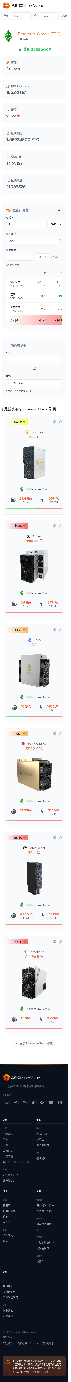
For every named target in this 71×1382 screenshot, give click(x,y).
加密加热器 (42, 1145)
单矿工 (40, 1139)
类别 (5, 1145)
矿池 (5, 1216)
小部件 (40, 1261)
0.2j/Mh (53, 814)
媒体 (5, 1241)
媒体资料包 (47, 1343)
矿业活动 (8, 1235)
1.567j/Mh (52, 1022)
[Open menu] (62, 5)
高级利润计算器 (45, 1205)
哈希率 (9, 217)
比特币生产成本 (45, 1211)
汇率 (39, 1229)
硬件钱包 (41, 1158)
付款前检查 (42, 1248)
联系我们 (8, 1310)
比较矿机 (8, 1156)
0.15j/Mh (52, 710)
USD (8, 376)
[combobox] (20, 15)
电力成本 (11, 250)
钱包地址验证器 (45, 1242)
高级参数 (14, 265)
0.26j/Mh (53, 606)
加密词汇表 (9, 1291)
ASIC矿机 (41, 1133)
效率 (5, 1139)
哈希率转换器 (44, 1224)
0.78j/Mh (54, 918)
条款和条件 (9, 1343)
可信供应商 (9, 1211)
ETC (8, 352)
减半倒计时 (9, 1180)
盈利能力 (8, 1133)
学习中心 (8, 1286)
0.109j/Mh (54, 502)
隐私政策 (22, 1343)
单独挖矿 (8, 1150)
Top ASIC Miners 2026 (16, 1162)
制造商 (7, 1205)
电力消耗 (11, 233)
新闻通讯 (8, 1316)
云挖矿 (7, 1222)
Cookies (34, 1343)
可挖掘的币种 (10, 1175)
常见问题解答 (10, 1297)
